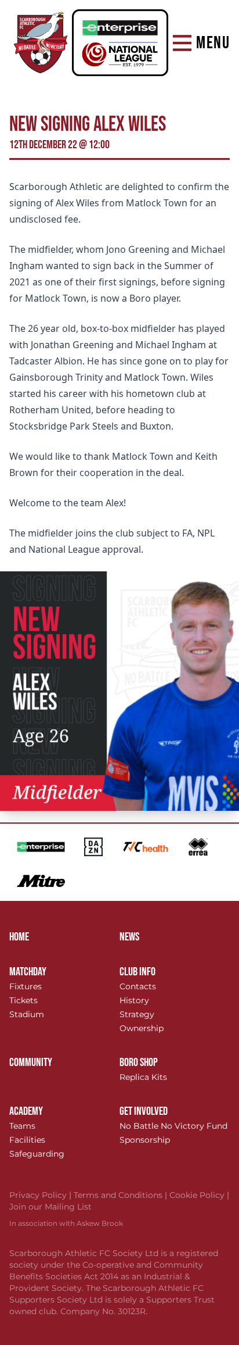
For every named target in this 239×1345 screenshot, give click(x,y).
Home (19, 937)
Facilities (27, 1140)
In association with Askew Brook (66, 1223)
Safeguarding (36, 1154)
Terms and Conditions (121, 1195)
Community (30, 1062)
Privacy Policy (41, 1195)
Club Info (137, 972)
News (129, 937)
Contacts (137, 986)
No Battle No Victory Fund (173, 1126)
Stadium (26, 1014)
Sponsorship (144, 1140)
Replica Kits (143, 1077)
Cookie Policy (199, 1195)
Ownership (141, 1028)
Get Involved (143, 1111)
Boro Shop (138, 1062)
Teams (22, 1126)
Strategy (136, 1014)
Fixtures (25, 986)
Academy (26, 1111)
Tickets (23, 1000)
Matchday (27, 972)
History (134, 1000)
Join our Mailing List (50, 1206)
